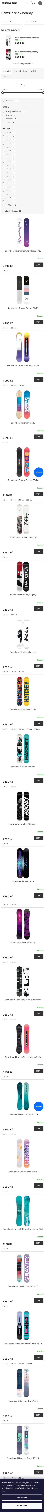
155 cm (10, 190)
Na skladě (11, 100)
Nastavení (22, 1497)
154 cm (10, 187)
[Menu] (40, 3)
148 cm (10, 165)
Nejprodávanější (29, 71)
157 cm (10, 198)
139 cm (10, 136)
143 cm (10, 147)
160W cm (11, 205)
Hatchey (10, 115)
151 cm (10, 176)
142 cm (10, 143)
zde (3, 1491)
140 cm (10, 140)
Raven (10, 122)
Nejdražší (17, 71)
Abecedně (6, 76)
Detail (38, 265)
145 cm (10, 154)
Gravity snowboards (15, 111)
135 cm (10, 133)
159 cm (10, 201)
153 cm (10, 183)
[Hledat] (26, 3)
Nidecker (11, 118)
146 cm (10, 158)
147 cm (10, 161)
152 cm (10, 179)
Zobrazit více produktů (22, 64)
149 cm (10, 169)
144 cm (10, 151)
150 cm (10, 172)
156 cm (10, 194)
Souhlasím (22, 1505)
